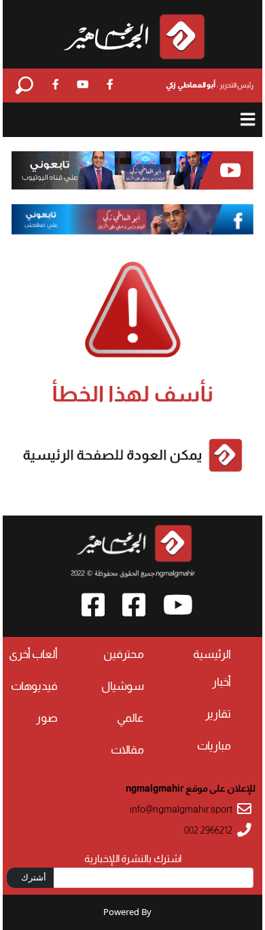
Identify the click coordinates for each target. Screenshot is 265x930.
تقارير (218, 714)
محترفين (123, 654)
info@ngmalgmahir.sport (181, 810)
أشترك (33, 877)
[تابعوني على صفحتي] (132, 219)
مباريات (214, 745)
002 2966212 (208, 831)
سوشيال (122, 686)
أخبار (221, 682)
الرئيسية (212, 654)
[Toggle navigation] (248, 119)
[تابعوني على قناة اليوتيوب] (132, 171)
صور (47, 718)
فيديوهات (34, 686)
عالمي (130, 718)
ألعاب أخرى (33, 654)
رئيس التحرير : (209, 85)
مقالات (127, 749)
